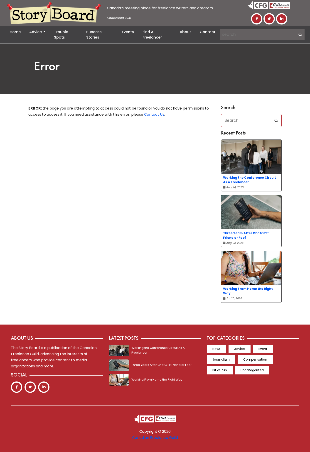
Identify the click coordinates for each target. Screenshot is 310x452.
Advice (36, 31)
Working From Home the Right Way (248, 291)
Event (262, 349)
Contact (207, 31)
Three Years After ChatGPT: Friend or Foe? (246, 235)
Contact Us (154, 114)
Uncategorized (252, 370)
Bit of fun (219, 370)
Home (15, 31)
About (185, 31)
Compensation (255, 359)
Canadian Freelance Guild (155, 437)
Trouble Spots (61, 34)
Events (128, 31)
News (216, 349)
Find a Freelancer (152, 34)
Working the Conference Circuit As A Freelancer (249, 180)
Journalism (221, 359)
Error (47, 67)
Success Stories (94, 34)
